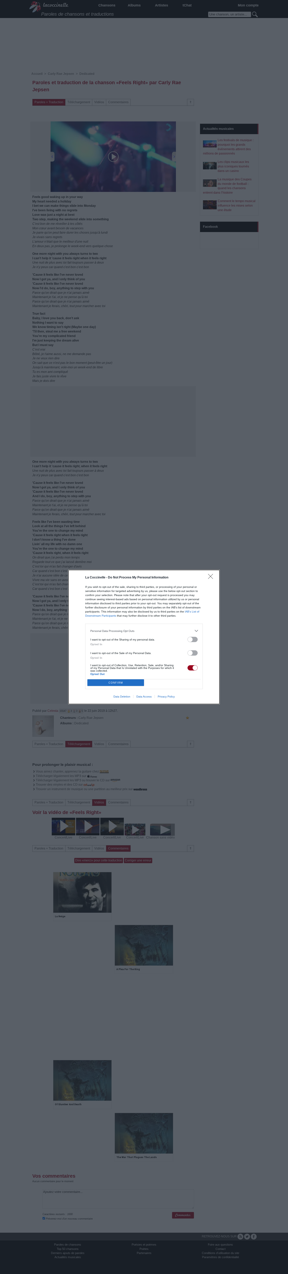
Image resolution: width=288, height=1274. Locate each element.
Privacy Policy (166, 696)
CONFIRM (116, 682)
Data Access (144, 696)
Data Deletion (121, 696)
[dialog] (144, 637)
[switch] (192, 639)
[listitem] (144, 631)
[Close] (212, 577)
